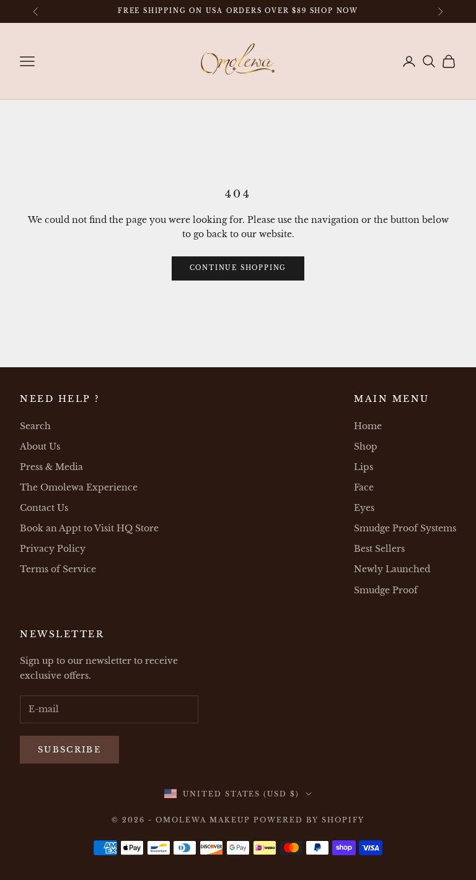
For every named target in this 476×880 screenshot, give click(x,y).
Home (368, 426)
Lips (363, 467)
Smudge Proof (386, 590)
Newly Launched (392, 569)
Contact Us (44, 507)
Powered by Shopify (308, 820)
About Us (40, 446)
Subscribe (69, 749)
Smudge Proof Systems (405, 528)
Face (364, 487)
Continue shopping (238, 268)
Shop (365, 446)
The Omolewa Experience (79, 487)
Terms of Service (58, 569)
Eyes (364, 507)
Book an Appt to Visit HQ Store (89, 528)
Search (35, 426)
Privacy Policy (53, 548)
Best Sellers (379, 548)
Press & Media (51, 467)
